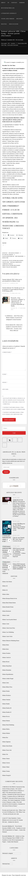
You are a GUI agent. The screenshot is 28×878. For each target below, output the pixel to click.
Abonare (6, 472)
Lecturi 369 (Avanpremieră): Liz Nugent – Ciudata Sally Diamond (13, 830)
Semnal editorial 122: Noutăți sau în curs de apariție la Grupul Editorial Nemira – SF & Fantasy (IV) (13, 289)
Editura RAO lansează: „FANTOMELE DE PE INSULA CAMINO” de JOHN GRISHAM (19, 566)
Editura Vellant (5, 767)
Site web (5, 389)
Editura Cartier (5, 615)
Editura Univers (6, 762)
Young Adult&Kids (7, 18)
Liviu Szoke (20, 39)
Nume (4, 374)
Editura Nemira (6, 691)
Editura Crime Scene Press (8, 628)
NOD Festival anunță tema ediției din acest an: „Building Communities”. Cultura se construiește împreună (19, 552)
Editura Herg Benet (6, 666)
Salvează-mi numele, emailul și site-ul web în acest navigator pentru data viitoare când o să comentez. (14, 401)
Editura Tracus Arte (6, 750)
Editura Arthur (5, 594)
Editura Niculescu (6, 695)
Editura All (4, 586)
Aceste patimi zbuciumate (16, 260)
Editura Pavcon (6, 716)
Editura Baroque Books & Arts (9, 598)
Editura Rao (5, 737)
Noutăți (4, 24)
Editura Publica (6, 729)
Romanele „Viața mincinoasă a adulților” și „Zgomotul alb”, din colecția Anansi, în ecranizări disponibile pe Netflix (18, 302)
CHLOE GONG (17, 198)
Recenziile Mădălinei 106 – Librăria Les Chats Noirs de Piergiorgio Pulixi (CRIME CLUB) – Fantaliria (13, 838)
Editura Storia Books (7, 746)
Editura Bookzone (6, 611)
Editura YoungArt (6, 775)
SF (8, 2)
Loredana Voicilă (7, 263)
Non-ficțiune (13, 24)
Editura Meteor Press (7, 687)
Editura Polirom (6, 720)
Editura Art (5, 590)
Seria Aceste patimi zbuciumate (11, 265)
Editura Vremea (6, 771)
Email (4, 382)
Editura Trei (5, 754)
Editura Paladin (6, 703)
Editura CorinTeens (16, 262)
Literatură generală (8, 13)
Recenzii (20, 18)
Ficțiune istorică (14, 253)
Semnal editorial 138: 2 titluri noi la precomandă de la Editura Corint (12, 280)
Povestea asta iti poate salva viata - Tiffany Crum (13, 810)
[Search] (14, 29)
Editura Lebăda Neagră (7, 678)
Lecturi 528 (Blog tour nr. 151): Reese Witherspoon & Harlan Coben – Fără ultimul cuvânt (19, 527)
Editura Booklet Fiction (7, 607)
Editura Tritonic (6, 758)
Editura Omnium (6, 699)
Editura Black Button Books (9, 602)
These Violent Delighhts (9, 267)
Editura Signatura (6, 741)
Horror (22, 2)
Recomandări (19, 256)
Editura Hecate (5, 661)
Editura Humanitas (6, 670)
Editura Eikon (5, 644)
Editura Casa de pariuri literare (9, 619)
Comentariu (7, 352)
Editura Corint (5, 623)
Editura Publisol (6, 733)
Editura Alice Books (7, 581)
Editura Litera (5, 682)
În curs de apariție (7, 254)
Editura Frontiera (6, 653)
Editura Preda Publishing (8, 724)
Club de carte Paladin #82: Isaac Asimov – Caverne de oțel (18, 539)
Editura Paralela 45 (6, 712)
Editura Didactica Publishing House (10, 640)
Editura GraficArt (6, 657)
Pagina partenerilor (8, 256)
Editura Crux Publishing (8, 632)
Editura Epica (5, 649)
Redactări (5, 257)
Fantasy (14, 2)
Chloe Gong (5, 262)
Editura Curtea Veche (7, 636)
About (3, 2)
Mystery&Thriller (7, 8)
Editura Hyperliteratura (7, 674)
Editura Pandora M (6, 708)
